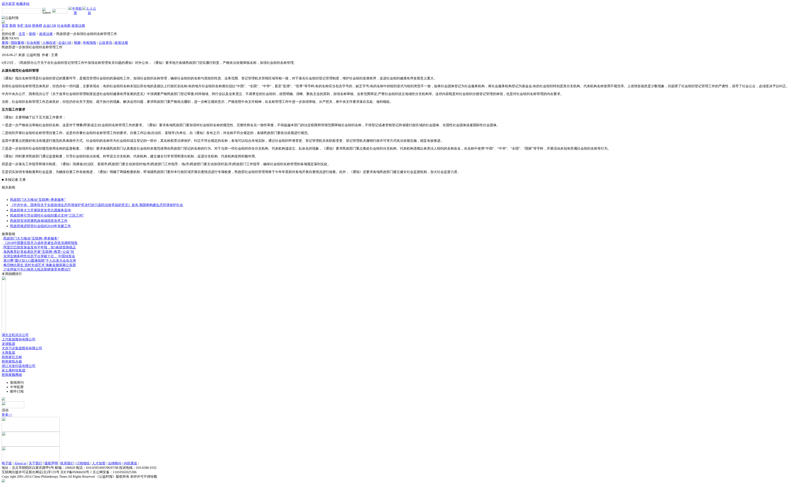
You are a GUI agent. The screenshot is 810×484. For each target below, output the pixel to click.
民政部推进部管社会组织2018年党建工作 (40, 226)
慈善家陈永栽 (12, 361)
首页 (5, 25)
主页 (22, 34)
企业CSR (49, 25)
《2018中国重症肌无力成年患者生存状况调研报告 (40, 243)
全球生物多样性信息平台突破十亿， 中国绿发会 (39, 256)
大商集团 (8, 352)
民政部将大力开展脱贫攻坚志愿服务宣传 (40, 210)
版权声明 (51, 463)
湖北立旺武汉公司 (15, 335)
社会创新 (64, 25)
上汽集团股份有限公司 (18, 339)
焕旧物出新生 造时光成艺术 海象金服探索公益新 (39, 265)
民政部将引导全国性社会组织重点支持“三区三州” (47, 215)
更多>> (7, 414)
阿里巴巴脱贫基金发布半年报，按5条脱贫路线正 (39, 247)
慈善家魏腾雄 (12, 375)
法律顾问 (114, 463)
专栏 (20, 25)
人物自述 (49, 42)
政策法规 (78, 25)
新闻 (12, 25)
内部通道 (130, 463)
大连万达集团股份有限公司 (22, 348)
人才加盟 (98, 463)
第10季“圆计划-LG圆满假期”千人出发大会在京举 (39, 260)
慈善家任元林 (12, 357)
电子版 (7, 463)
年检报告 (89, 42)
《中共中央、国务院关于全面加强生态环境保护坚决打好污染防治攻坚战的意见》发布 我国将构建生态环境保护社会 (96, 205)
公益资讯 (105, 42)
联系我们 (67, 463)
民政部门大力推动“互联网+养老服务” (38, 199)
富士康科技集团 (13, 370)
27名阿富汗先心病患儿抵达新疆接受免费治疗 (37, 269)
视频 (77, 42)
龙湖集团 (8, 344)
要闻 (5, 42)
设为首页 (8, 3)
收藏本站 (23, 3)
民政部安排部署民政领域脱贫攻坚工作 (39, 221)
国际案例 (17, 42)
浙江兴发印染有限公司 (18, 366)
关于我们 (35, 463)
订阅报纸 (83, 463)
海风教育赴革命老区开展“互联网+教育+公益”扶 (38, 251)
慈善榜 (37, 25)
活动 (27, 25)
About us (20, 463)
